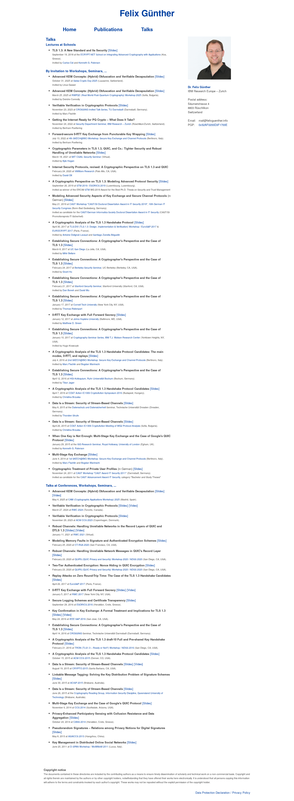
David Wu (84, 290)
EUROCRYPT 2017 (62, 230)
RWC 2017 (78, 594)
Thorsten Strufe (71, 415)
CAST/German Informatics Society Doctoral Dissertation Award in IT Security (119, 212)
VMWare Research (84, 171)
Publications (108, 29)
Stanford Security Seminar (88, 286)
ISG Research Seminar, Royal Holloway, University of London (108, 444)
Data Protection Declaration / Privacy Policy (222, 792)
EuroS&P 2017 (148, 226)
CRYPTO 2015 (80, 668)
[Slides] (113, 50)
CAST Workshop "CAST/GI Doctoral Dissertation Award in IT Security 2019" (108, 204)
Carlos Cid (68, 62)
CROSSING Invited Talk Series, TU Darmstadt (99, 109)
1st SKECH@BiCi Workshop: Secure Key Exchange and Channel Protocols (107, 458)
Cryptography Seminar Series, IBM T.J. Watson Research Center (106, 337)
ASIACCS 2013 (76, 736)
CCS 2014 (80, 707)
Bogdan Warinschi (90, 364)
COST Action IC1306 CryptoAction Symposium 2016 (95, 392)
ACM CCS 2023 (84, 520)
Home (69, 29)
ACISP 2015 (76, 682)
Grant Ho (67, 271)
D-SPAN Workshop (80, 746)
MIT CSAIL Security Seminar (86, 156)
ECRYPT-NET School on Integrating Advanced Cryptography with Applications (120, 54)
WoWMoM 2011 (100, 746)
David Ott (67, 175)
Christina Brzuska (71, 397)
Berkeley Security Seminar (88, 267)
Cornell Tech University (85, 304)
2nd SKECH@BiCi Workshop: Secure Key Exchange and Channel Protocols (106, 360)
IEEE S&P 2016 (78, 619)
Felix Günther (147, 13)
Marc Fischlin (69, 364)
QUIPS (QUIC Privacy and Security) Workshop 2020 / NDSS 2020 (108, 559)
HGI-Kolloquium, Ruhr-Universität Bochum (91, 378)
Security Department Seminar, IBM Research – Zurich (103, 123)
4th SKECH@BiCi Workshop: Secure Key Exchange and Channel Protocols (107, 138)
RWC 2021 (79, 534)
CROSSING (76, 633)
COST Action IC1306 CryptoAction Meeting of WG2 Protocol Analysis (105, 425)
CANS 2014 (79, 721)
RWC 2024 (77, 509)
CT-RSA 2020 (82, 544)
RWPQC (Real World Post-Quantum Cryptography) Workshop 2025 (106, 95)
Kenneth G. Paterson (89, 62)
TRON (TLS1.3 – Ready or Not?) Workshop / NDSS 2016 (104, 647)
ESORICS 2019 (97, 185)
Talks (147, 29)
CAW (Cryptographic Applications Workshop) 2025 (94, 499)
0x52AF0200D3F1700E (213, 125)
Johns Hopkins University (86, 319)
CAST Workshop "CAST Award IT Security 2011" (101, 473)
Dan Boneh (68, 290)
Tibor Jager (68, 382)
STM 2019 (82, 185)
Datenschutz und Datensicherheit (89, 407)
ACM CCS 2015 (81, 658)
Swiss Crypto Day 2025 (85, 80)
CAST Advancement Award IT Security (100, 477)
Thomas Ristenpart (72, 308)
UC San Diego (77, 249)
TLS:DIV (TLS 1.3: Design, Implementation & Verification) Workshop (104, 226)
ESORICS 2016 (85, 604)
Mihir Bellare (69, 253)
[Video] (56, 495)
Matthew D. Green (72, 323)
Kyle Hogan (68, 160)
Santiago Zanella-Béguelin (106, 234)
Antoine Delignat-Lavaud (75, 234)
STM (87, 189)
